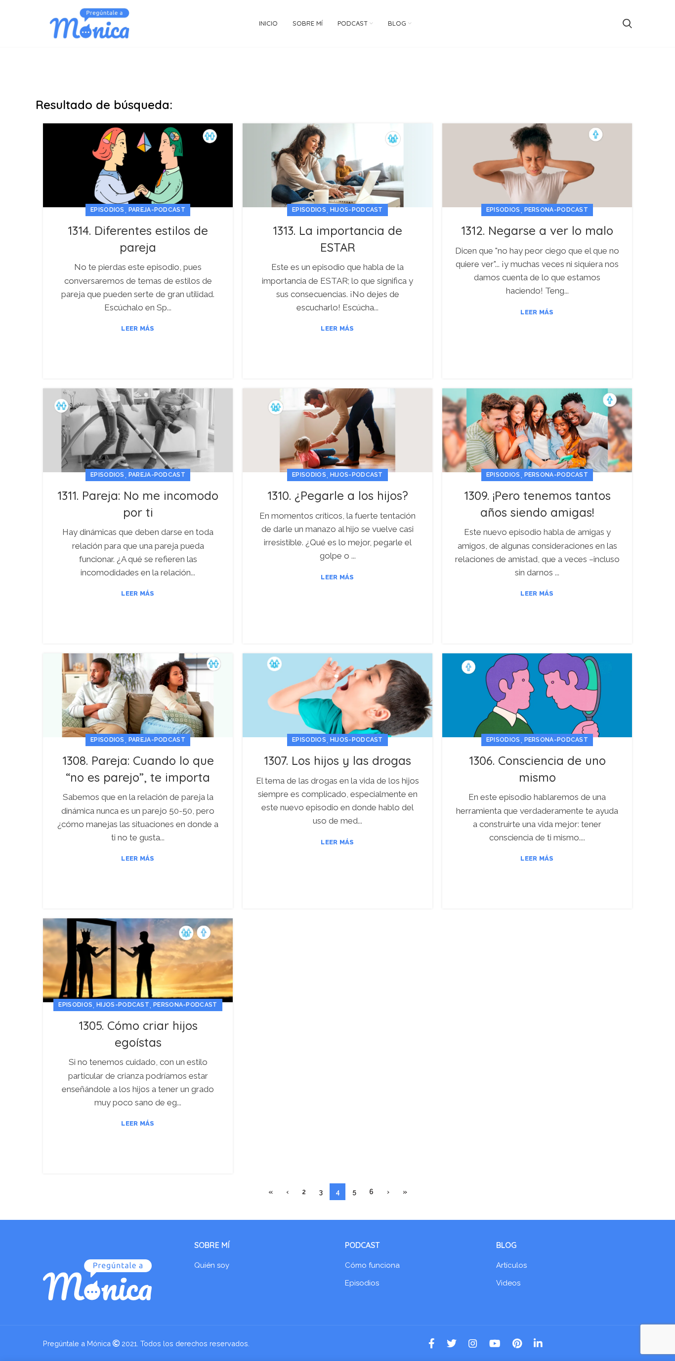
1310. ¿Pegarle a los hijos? (337, 495)
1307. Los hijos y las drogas (337, 760)
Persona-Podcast (556, 209)
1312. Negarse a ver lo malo (537, 230)
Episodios (107, 209)
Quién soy (211, 1265)
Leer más (137, 328)
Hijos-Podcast (356, 209)
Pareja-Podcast (156, 209)
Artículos (511, 1265)
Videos (508, 1283)
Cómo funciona (372, 1265)
